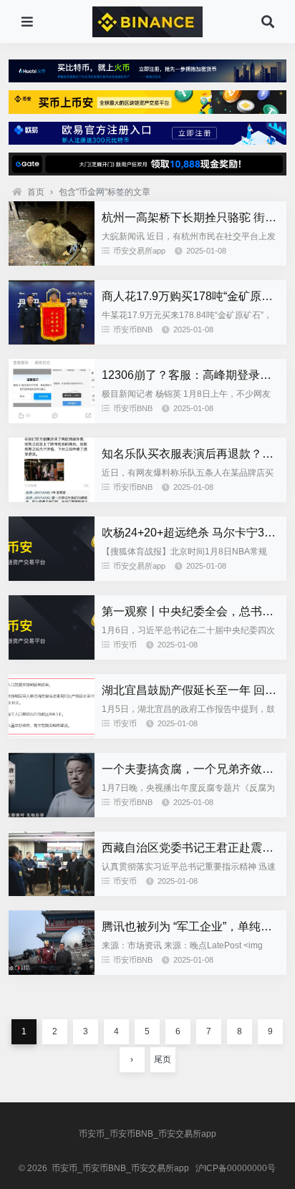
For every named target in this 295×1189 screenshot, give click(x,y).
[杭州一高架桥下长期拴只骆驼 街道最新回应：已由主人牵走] (52, 262)
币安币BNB (133, 329)
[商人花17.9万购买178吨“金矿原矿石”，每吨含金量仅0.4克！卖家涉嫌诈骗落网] (52, 341)
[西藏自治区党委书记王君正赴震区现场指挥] (52, 892)
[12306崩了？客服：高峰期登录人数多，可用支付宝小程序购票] (52, 419)
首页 (35, 192)
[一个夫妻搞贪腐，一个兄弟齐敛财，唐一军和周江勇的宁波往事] (52, 813)
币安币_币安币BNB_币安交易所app (147, 1134)
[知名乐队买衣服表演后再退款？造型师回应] (52, 498)
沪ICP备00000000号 (235, 1168)
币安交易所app (139, 250)
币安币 (125, 644)
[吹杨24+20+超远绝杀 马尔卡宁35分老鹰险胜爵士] (52, 577)
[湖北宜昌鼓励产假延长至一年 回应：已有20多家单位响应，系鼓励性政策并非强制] (52, 735)
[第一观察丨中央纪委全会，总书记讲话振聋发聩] (52, 656)
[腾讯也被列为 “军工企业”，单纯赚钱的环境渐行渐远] (52, 971)
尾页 (162, 1059)
